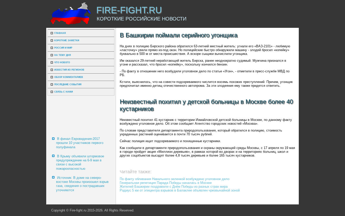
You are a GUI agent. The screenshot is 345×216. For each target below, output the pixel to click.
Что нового (62, 62)
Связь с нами (63, 92)
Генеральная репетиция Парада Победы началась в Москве (166, 183)
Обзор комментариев (68, 77)
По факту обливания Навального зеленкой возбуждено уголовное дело (174, 179)
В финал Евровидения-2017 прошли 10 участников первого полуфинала (79, 143)
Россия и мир (63, 48)
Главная (60, 33)
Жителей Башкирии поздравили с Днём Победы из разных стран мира (174, 186)
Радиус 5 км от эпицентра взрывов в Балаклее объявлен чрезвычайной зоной (180, 190)
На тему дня (62, 55)
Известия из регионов (69, 70)
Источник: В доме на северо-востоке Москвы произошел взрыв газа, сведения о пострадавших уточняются (82, 184)
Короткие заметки (66, 40)
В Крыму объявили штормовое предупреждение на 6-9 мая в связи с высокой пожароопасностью (80, 162)
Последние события (67, 84)
